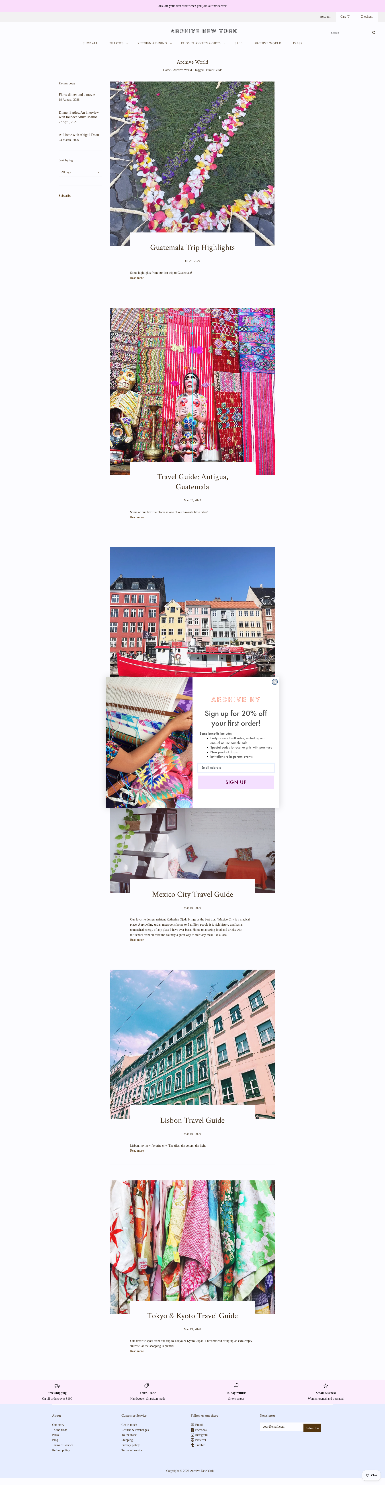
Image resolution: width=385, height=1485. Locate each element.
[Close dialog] (275, 682)
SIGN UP (236, 782)
